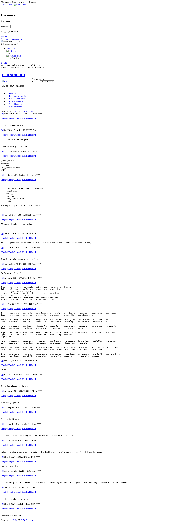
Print (33, 118)
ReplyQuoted (14, 118)
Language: (5, 31)
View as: (35, 81)
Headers (25, 118)
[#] (2, 114)
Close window (7, 5)
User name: (6, 21)
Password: (5, 26)
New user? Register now (11, 39)
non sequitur (13, 74)
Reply (4, 118)
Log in (4, 36)
